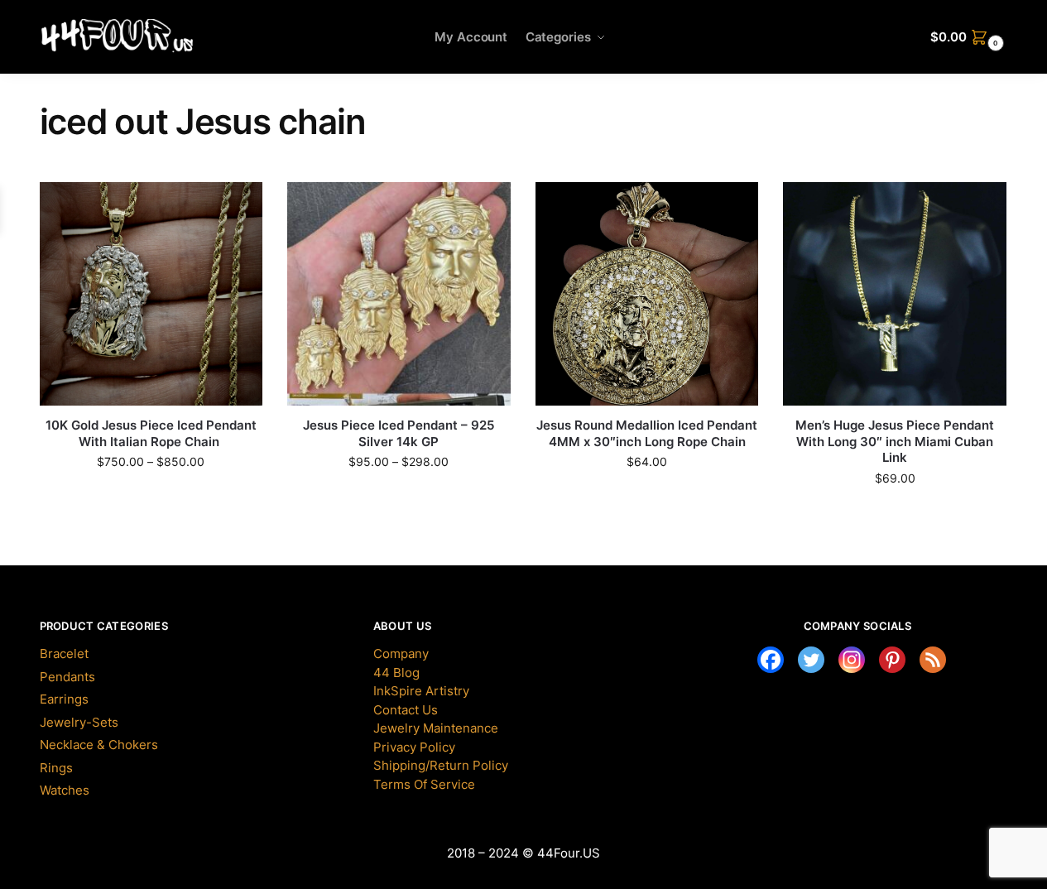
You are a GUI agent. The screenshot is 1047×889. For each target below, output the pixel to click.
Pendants (67, 677)
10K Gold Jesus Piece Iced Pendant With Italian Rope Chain (151, 433)
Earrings (64, 699)
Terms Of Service (424, 784)
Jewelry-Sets (79, 722)
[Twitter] (811, 659)
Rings (56, 768)
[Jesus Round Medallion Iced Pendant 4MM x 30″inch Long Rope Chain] (647, 294)
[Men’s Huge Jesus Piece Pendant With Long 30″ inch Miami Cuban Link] (894, 294)
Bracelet (64, 653)
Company (401, 653)
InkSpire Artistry (421, 691)
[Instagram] (851, 659)
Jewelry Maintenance (435, 728)
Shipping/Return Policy (440, 765)
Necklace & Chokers (99, 744)
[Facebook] (770, 659)
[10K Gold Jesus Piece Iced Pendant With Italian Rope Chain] (151, 294)
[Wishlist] (225, 207)
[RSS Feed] (933, 659)
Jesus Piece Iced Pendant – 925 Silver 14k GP (398, 433)
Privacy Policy (414, 747)
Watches (64, 790)
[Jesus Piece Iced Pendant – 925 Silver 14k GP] (399, 294)
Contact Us (405, 710)
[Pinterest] (892, 659)
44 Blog (396, 672)
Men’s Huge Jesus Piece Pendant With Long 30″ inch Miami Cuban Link (894, 441)
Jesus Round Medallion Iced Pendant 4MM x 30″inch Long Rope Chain (646, 433)
